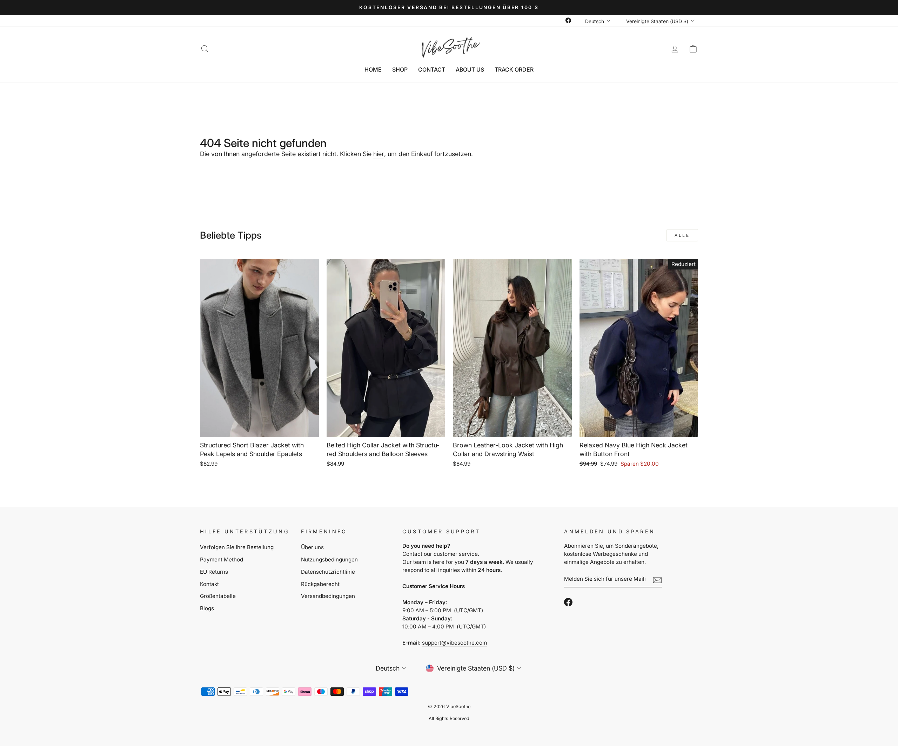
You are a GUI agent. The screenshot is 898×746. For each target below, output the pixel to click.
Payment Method (221, 559)
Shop (400, 69)
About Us (470, 69)
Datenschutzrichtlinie (328, 571)
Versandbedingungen (328, 596)
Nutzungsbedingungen (329, 559)
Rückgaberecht (320, 584)
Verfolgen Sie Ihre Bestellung (237, 547)
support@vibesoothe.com (454, 642)
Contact (431, 69)
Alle (682, 235)
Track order (514, 69)
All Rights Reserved (449, 718)
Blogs (207, 608)
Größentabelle (218, 596)
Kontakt (209, 584)
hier (378, 154)
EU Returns (214, 571)
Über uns (312, 547)
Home (373, 69)
